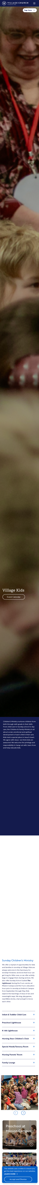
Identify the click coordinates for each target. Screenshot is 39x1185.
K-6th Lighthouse (10, 1030)
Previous (16, 1113)
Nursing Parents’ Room (12, 1054)
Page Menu (29, 10)
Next (23, 1113)
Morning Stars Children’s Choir (15, 1038)
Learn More (11, 1174)
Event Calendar (13, 597)
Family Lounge (8, 1062)
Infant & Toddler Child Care (14, 1014)
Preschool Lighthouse (11, 1022)
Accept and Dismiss (18, 1179)
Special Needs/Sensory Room (15, 1046)
